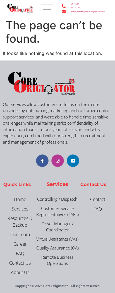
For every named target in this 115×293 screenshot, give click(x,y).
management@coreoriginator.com (77, 11)
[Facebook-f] (42, 160)
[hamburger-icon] (47, 8)
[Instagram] (57, 160)
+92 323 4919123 (75, 6)
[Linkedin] (73, 160)
